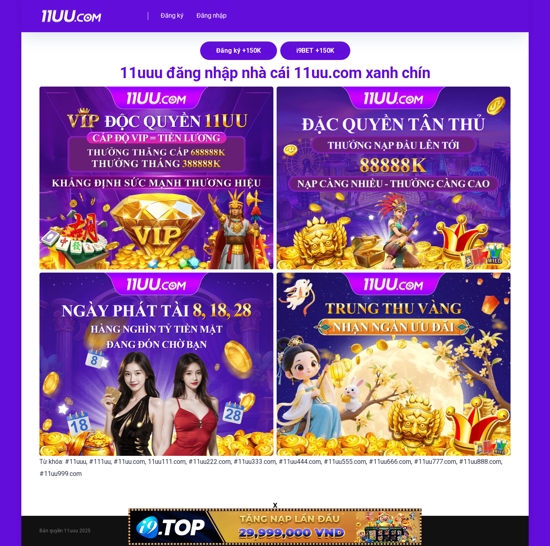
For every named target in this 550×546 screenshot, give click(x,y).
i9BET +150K (315, 50)
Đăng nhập (211, 15)
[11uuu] (71, 13)
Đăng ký (172, 15)
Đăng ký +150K (238, 50)
